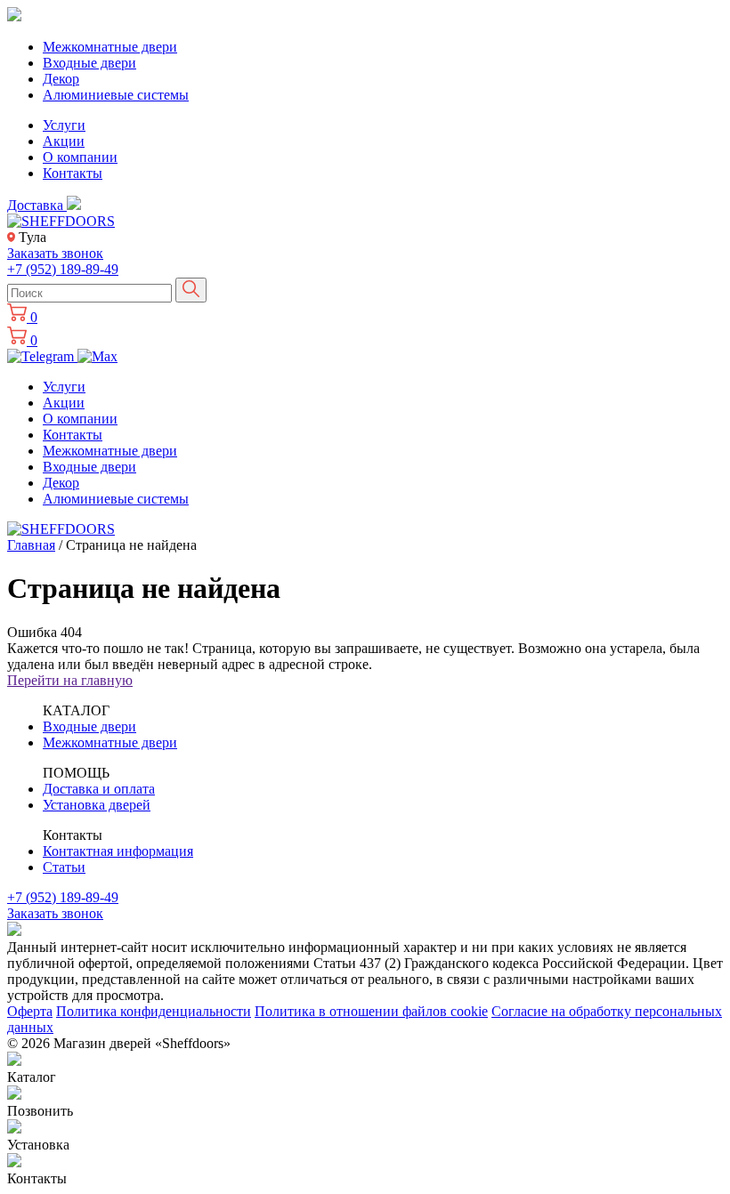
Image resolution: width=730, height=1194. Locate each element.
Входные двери (89, 62)
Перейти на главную (70, 680)
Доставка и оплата (99, 788)
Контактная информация (118, 851)
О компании (80, 157)
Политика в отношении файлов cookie (371, 1011)
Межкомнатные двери (110, 46)
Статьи (64, 867)
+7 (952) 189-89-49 (62, 269)
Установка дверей (96, 804)
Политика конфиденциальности (153, 1011)
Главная (31, 545)
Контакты (72, 173)
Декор (61, 78)
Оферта (30, 1011)
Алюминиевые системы (116, 94)
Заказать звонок (55, 253)
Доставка (37, 205)
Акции (64, 141)
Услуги (64, 125)
